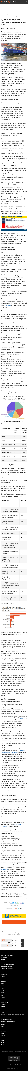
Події (2, 979)
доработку (4, 869)
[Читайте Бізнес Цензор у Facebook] (8, 1064)
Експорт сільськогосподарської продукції (12, 1014)
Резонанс (3, 981)
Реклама (3, 959)
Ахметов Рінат (6, 893)
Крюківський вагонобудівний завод (11, 896)
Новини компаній (5, 1047)
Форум (2, 992)
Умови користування (6, 962)
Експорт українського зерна (8, 1021)
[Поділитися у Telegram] (16, 902)
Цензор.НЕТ (4, 974)
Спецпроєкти (4, 1002)
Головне (3, 1000)
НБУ (2, 1028)
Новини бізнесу (5, 971)
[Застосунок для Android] (15, 1064)
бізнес (2, 1026)
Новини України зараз (7, 968)
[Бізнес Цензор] (8, 2)
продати (3, 940)
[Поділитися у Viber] (21, 902)
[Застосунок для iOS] (18, 1064)
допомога (3, 1031)
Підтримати (4, 957)
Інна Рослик (23, 898)
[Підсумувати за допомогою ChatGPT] (13, 908)
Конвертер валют (6, 938)
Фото (2, 983)
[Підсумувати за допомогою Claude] (16, 908)
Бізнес (2, 995)
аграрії (2, 1033)
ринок (2, 1044)
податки (3, 1035)
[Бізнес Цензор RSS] (20, 1064)
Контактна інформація (7, 955)
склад (2, 1040)
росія (2, 1042)
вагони (15, 894)
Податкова (4, 1017)
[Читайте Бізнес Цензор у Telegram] (13, 1064)
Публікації (4, 15)
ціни (2, 1038)
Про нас (3, 953)
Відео (2, 985)
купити (7, 940)
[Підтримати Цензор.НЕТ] (14, 922)
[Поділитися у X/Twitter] (13, 902)
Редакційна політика (6, 966)
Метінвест (23, 894)
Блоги (2, 990)
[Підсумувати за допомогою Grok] (21, 908)
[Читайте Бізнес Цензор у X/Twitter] (10, 1064)
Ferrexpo (14, 898)
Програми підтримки (6, 1019)
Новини (3, 976)
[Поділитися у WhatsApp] (18, 902)
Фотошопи (4, 988)
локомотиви (5, 898)
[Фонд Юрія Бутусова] (14, 916)
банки (2, 1012)
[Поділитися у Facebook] (11, 902)
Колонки (3, 1006)
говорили (8, 305)
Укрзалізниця (6, 894)
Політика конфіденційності (8, 964)
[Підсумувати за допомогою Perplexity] (18, 908)
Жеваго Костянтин (19, 893)
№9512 (22, 719)
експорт (3, 1024)
